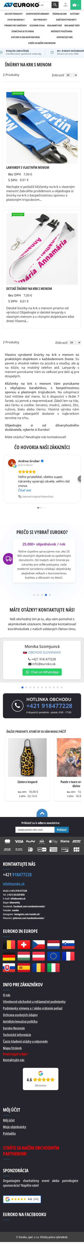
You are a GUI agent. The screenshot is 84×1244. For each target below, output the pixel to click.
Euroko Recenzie (14, 1028)
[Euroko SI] (68, 944)
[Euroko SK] (8, 967)
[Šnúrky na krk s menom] (42, 127)
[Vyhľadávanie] (55, 5)
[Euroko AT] (38, 956)
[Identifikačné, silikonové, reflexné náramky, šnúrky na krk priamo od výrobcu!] (21, 4)
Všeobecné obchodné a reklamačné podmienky (34, 1001)
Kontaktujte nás (13, 1060)
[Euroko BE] (8, 944)
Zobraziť (58, 75)
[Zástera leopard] (27, 757)
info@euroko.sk (44, 664)
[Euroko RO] (38, 967)
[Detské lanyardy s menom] (42, 249)
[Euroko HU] (23, 956)
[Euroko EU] (53, 956)
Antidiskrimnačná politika (20, 1021)
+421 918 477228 (43, 659)
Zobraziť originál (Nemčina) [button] (37, 496)
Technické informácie (17, 1034)
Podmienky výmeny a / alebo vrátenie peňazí (32, 1008)
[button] (3, 479)
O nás (6, 995)
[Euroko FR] (68, 956)
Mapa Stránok (12, 1048)
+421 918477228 (49, 706)
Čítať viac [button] (24, 490)
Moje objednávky (14, 1126)
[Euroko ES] (23, 967)
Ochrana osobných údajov (20, 1014)
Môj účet (9, 1120)
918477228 (17, 874)
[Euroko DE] (8, 956)
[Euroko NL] (53, 944)
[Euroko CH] (23, 944)
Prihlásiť (61, 830)
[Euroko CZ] (38, 944)
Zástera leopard (27, 782)
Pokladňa (9, 1133)
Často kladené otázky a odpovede (25, 1041)
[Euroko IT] (53, 967)
